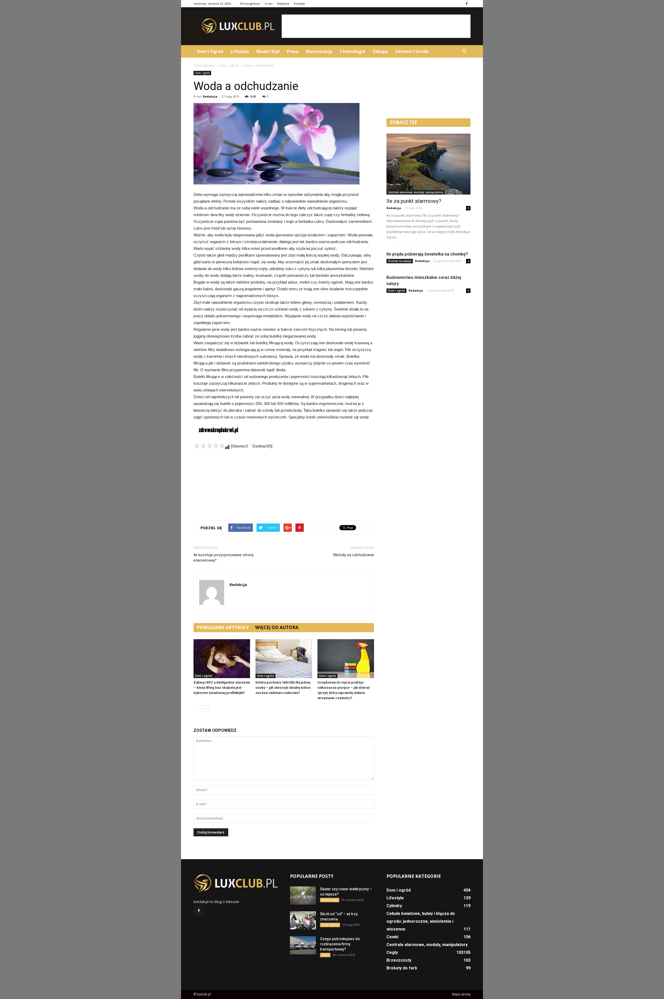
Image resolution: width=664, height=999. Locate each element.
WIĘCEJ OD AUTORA (277, 627)
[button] (464, 51)
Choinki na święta (399, 261)
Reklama (283, 3)
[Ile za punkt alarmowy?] (428, 164)
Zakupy (380, 51)
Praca (293, 51)
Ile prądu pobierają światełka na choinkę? (427, 254)
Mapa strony (461, 994)
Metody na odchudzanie (353, 555)
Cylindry (394, 905)
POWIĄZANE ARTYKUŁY (223, 627)
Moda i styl (268, 51)
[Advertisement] (376, 26)
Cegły (392, 952)
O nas (268, 3)
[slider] (209, 446)
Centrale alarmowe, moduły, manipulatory (415, 192)
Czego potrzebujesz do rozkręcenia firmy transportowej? (340, 944)
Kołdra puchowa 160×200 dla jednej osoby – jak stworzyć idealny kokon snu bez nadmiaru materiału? (282, 687)
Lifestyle (240, 51)
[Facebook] (467, 3)
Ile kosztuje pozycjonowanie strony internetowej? (223, 558)
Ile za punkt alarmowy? (413, 201)
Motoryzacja (319, 51)
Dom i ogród (210, 51)
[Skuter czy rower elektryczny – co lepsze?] (303, 895)
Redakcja (210, 96)
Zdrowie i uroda (411, 51)
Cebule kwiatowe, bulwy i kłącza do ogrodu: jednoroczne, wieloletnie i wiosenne (420, 921)
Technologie (352, 51)
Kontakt (299, 3)
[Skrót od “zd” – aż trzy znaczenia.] (303, 920)
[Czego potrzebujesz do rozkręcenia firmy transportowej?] (303, 945)
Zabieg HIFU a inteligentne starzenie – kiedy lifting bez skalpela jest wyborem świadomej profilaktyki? (221, 687)
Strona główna (250, 3)
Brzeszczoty (398, 960)
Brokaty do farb (401, 968)
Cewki (392, 936)
